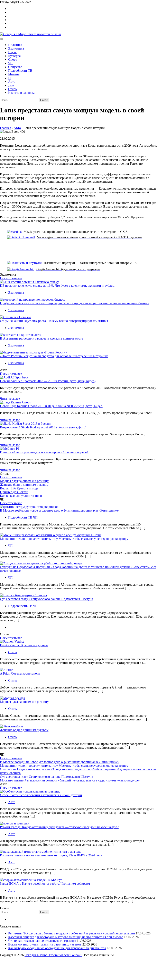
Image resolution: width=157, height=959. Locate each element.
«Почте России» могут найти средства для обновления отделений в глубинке (54, 356)
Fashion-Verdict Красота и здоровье (24, 645)
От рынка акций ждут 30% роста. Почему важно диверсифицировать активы (54, 321)
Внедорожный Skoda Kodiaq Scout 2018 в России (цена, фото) (43, 427)
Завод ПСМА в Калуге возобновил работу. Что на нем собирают (45, 883)
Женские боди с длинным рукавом (24, 484)
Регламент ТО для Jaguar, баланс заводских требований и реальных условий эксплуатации (71, 933)
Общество (15, 67)
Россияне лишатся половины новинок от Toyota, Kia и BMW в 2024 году (51, 855)
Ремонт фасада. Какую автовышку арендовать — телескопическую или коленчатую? (59, 827)
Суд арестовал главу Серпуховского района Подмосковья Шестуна (46, 599)
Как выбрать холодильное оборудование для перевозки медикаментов (57, 948)
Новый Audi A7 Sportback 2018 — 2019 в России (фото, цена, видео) (47, 381)
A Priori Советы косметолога (20, 673)
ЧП (10, 63)
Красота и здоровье (21, 92)
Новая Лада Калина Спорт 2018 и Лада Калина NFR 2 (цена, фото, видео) (51, 406)
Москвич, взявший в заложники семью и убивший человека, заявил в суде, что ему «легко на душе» (70, 780)
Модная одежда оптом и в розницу (24, 481)
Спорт (12, 59)
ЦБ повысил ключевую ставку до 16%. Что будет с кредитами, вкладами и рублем (57, 285)
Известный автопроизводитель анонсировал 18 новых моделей (44, 452)
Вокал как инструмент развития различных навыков (45, 944)
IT (9, 78)
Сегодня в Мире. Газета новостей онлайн (53, 955)
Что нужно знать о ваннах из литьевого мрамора (42, 940)
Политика (15, 44)
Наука (12, 52)
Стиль (12, 89)
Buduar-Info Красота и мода (19, 488)
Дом (11, 85)
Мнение (13, 74)
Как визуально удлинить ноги (21, 495)
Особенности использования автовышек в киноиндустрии (41, 795)
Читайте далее (10, 398)
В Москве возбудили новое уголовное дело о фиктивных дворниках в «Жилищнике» (59, 510)
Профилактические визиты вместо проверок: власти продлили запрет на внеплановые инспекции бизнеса (74, 303)
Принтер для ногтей (14, 492)
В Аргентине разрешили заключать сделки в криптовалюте (41, 338)
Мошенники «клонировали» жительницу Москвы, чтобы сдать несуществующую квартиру (64, 538)
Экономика (16, 48)
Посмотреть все (11, 278)
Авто (11, 81)
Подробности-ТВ (20, 70)
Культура (14, 56)
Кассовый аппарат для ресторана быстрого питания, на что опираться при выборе (65, 937)
